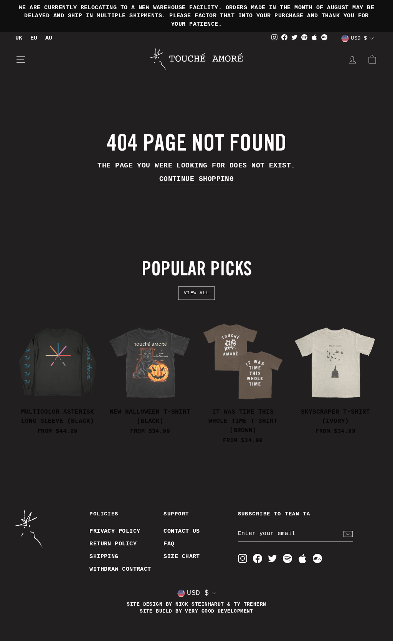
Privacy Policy (114, 531)
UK (19, 38)
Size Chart (181, 556)
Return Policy (113, 543)
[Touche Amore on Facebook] (257, 558)
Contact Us (181, 531)
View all (196, 293)
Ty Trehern (250, 604)
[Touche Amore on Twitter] (272, 558)
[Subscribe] (348, 534)
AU (49, 38)
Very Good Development (219, 611)
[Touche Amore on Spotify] (287, 558)
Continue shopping (196, 179)
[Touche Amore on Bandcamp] (317, 558)
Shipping (104, 556)
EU (34, 38)
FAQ (168, 543)
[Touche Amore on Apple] (302, 558)
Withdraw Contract (120, 569)
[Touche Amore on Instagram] (242, 558)
